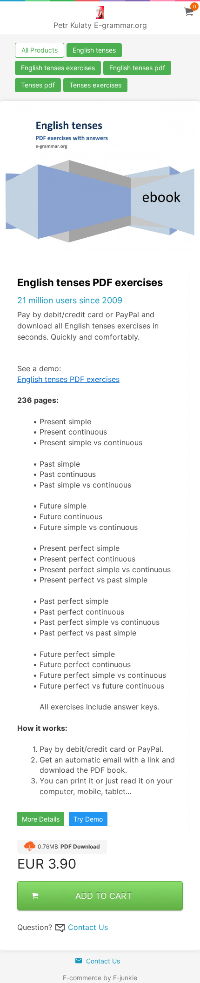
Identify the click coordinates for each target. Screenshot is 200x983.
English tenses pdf (137, 68)
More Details (41, 819)
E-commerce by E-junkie (100, 978)
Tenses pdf (38, 85)
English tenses (94, 50)
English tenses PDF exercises (68, 379)
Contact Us (88, 927)
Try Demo (88, 819)
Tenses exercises (95, 85)
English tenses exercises (58, 68)
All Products (39, 50)
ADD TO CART (103, 896)
